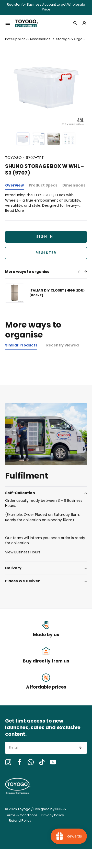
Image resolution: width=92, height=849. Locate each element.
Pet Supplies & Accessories (27, 39)
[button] (23, 139)
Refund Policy (20, 820)
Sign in (44, 237)
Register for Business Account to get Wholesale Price (46, 7)
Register (46, 253)
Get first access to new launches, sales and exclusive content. (42, 728)
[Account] (84, 23)
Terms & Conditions (21, 815)
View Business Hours (22, 552)
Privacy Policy (52, 815)
